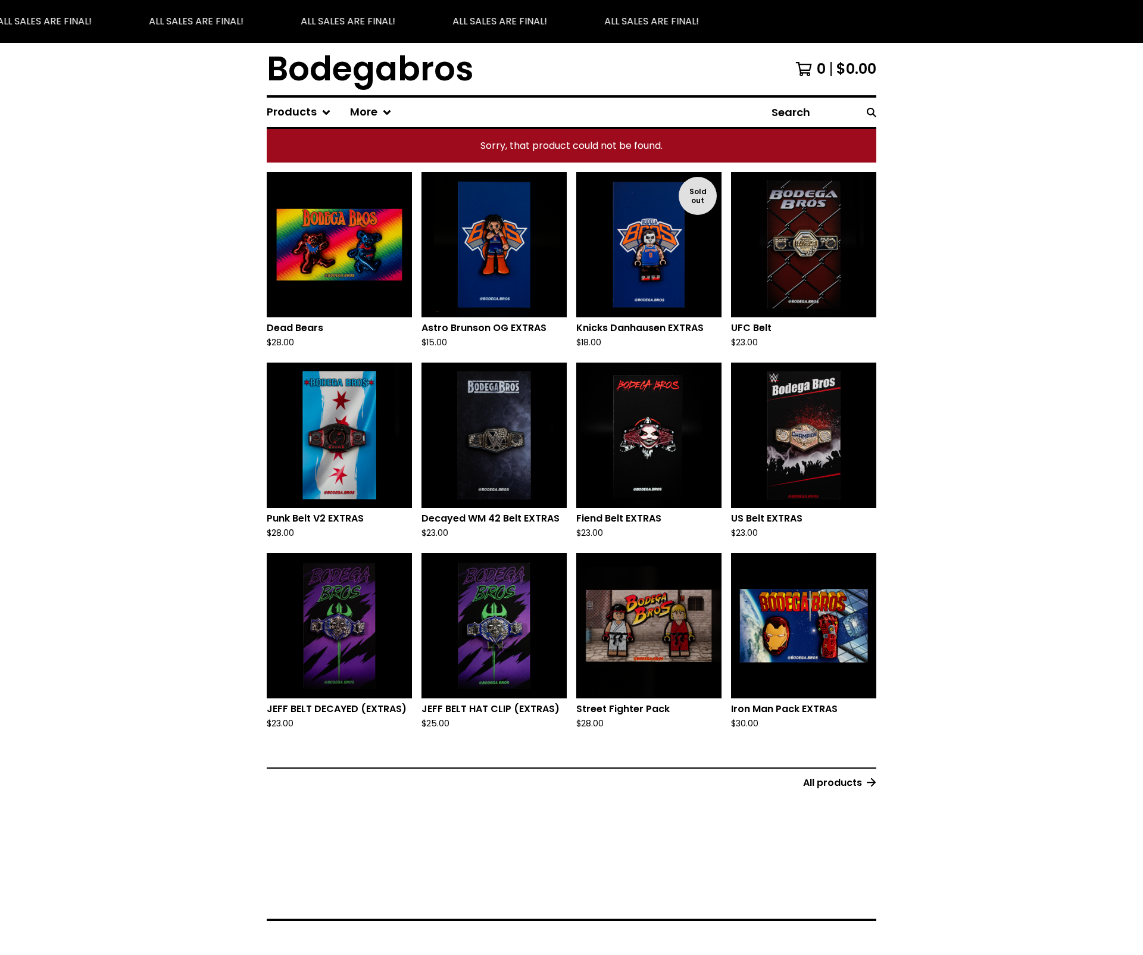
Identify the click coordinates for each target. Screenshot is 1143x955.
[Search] (871, 112)
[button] (571, 21)
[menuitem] (299, 112)
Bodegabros (370, 69)
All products (832, 782)
